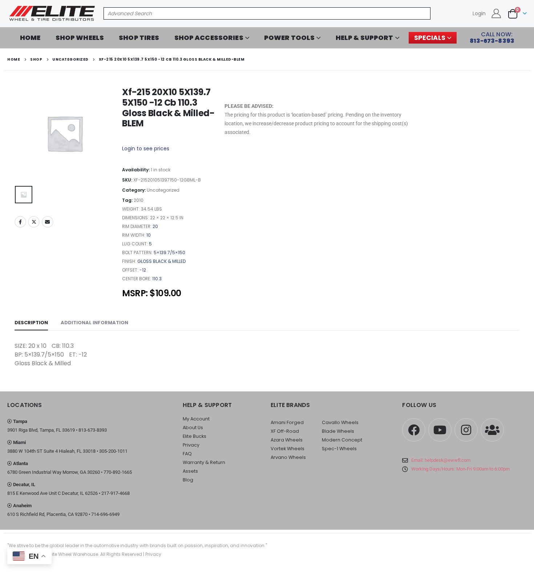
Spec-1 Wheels (339, 448)
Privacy (191, 445)
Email (47, 222)
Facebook (20, 222)
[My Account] (496, 13)
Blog (188, 480)
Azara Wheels (287, 440)
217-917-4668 (115, 493)
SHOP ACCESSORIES (208, 37)
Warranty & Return (204, 462)
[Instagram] (466, 429)
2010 (138, 200)
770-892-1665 (118, 472)
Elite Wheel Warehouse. (74, 554)
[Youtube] (440, 429)
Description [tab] (31, 322)
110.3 (157, 279)
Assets (190, 471)
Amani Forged (287, 422)
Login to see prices (145, 148)
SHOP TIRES (139, 37)
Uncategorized (163, 190)
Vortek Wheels (287, 448)
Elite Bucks (194, 436)
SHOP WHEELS (80, 37)
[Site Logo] (52, 13)
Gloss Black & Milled (161, 261)
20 (155, 226)
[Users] (492, 429)
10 (148, 235)
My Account (196, 419)
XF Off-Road (285, 431)
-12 (142, 270)
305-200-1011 (113, 451)
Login (479, 13)
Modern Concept (342, 440)
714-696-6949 (105, 514)
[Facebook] (413, 429)
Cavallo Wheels (340, 422)
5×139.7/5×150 (169, 252)
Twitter (34, 222)
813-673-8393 (92, 430)
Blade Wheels (338, 431)
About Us (193, 427)
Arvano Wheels (288, 457)
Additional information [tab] (94, 322)
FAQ (187, 454)
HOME (30, 37)
